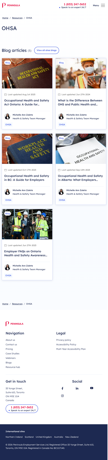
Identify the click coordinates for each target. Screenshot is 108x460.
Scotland (29, 437)
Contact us (11, 344)
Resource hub (13, 367)
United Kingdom (44, 437)
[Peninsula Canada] (11, 5)
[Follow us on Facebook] (62, 388)
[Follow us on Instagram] (62, 395)
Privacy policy (63, 340)
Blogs (9, 362)
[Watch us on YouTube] (91, 388)
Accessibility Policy (66, 344)
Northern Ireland (14, 437)
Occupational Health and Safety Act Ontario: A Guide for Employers (26, 104)
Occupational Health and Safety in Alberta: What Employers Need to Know (80, 179)
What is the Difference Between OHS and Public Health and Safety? (80, 104)
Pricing (9, 349)
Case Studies (12, 353)
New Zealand (71, 437)
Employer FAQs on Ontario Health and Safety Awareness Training (24, 255)
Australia (58, 437)
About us (10, 340)
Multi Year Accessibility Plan (71, 349)
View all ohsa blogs (47, 50)
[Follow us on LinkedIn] (77, 388)
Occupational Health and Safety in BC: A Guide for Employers (26, 178)
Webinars (11, 358)
